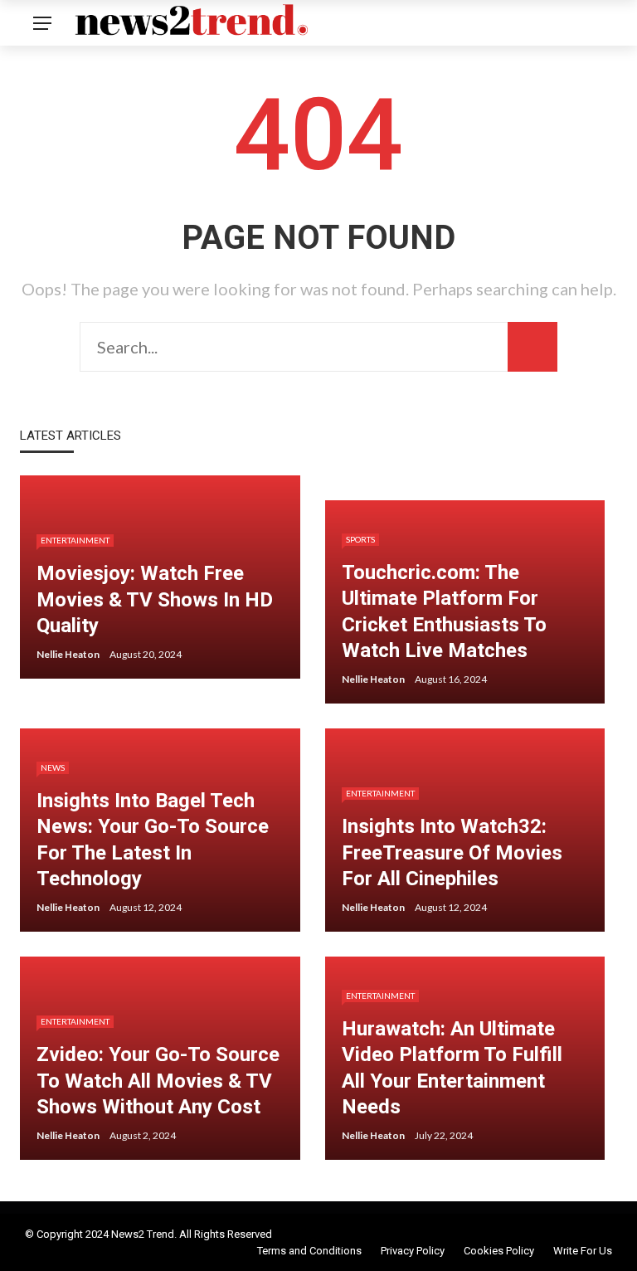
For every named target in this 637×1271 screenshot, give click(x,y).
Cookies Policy (499, 1250)
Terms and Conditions (309, 1250)
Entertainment (75, 540)
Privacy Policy (413, 1250)
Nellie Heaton (68, 654)
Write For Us (582, 1250)
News (53, 767)
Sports (360, 539)
